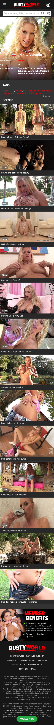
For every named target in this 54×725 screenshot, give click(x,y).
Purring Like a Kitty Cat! (12, 316)
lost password (17, 656)
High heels (46, 90)
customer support (35, 656)
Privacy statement (38, 660)
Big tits (6, 90)
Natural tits (22, 93)
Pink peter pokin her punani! (14, 459)
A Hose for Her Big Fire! (12, 387)
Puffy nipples (35, 93)
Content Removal (27, 669)
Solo (25, 90)
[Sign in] (48, 4)
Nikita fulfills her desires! (12, 244)
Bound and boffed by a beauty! (15, 173)
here (9, 710)
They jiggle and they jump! (13, 530)
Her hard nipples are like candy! (16, 208)
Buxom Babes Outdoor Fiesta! (15, 137)
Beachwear (34, 90)
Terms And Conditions (17, 660)
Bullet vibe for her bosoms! (13, 494)
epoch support (19, 665)
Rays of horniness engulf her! (15, 566)
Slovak (21, 60)
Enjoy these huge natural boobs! (16, 351)
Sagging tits (10, 93)
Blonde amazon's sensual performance (19, 602)
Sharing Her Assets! (10, 280)
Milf (12, 90)
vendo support (35, 665)
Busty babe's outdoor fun (13, 423)
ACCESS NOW (27, 719)
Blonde (18, 90)
